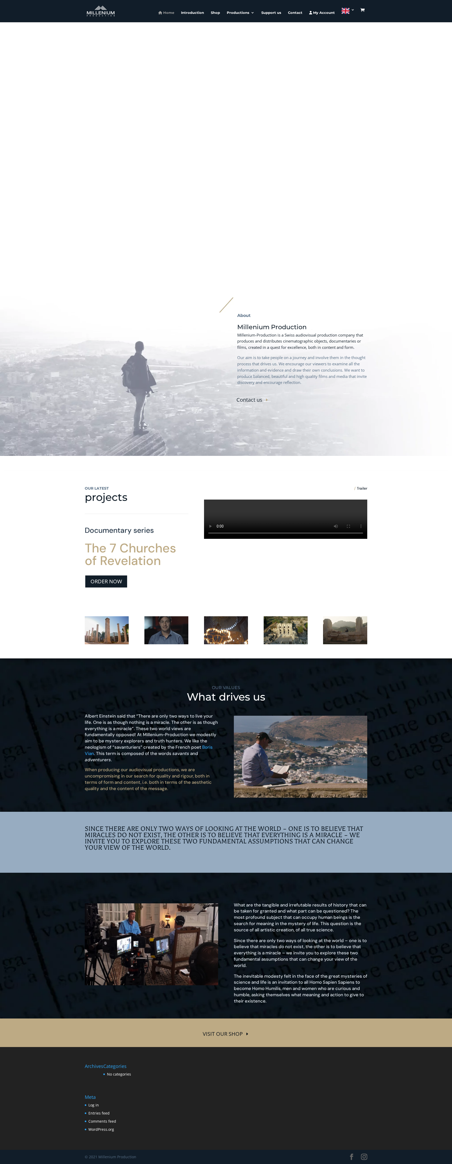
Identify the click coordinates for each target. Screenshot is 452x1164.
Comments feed (102, 1121)
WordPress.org (101, 1129)
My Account (323, 13)
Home (168, 13)
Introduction (192, 13)
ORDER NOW (106, 581)
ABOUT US (252, 160)
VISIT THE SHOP (193, 160)
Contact (295, 13)
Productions (238, 13)
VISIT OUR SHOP (223, 1033)
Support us (271, 13)
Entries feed (99, 1113)
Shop (215, 13)
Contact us (249, 399)
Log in (93, 1105)
